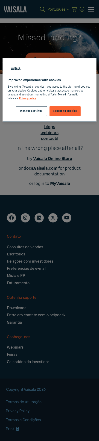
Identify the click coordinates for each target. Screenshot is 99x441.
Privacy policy (27, 98)
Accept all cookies (65, 111)
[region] (50, 90)
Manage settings (31, 111)
